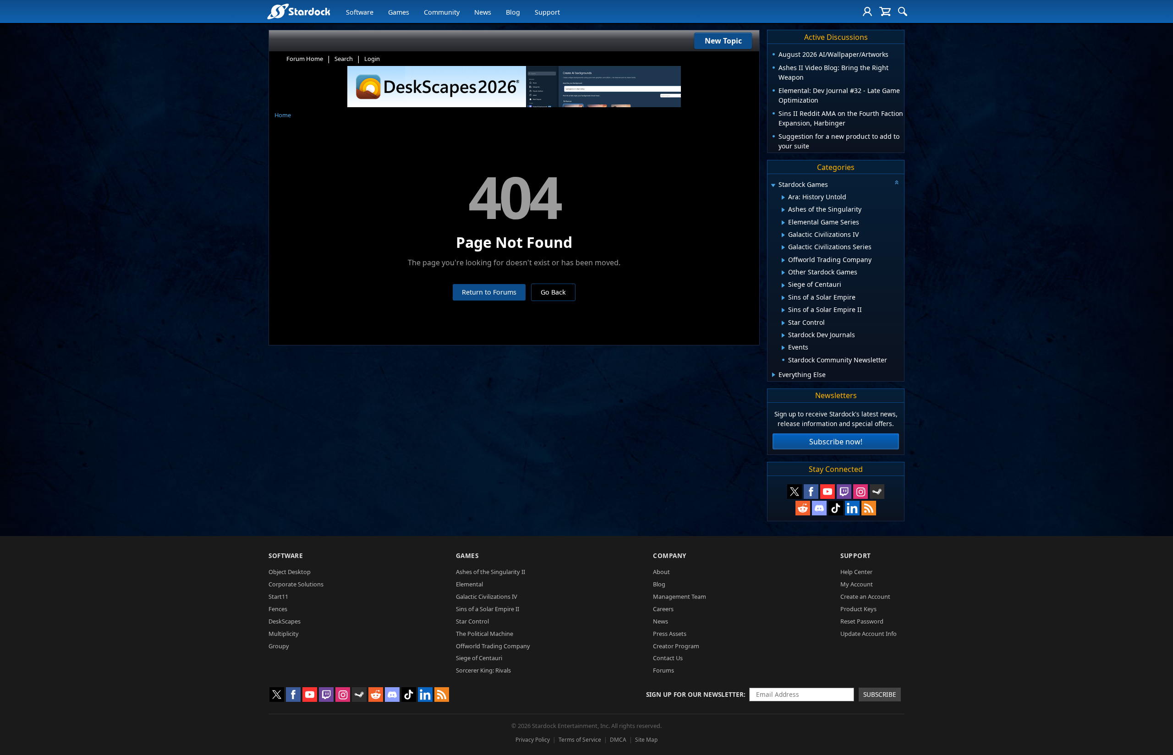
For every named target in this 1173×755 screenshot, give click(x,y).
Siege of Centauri (479, 658)
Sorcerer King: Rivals (483, 670)
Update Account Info (868, 633)
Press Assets (669, 633)
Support (547, 12)
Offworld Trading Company (493, 646)
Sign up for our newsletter (695, 694)
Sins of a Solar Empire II (487, 609)
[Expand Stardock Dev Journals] (783, 335)
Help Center (856, 572)
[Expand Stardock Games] (773, 185)
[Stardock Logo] (298, 11)
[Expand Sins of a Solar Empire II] (783, 310)
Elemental (469, 584)
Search (343, 59)
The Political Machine (484, 633)
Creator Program (676, 646)
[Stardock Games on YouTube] (827, 491)
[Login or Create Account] (867, 11)
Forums (663, 670)
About (661, 572)
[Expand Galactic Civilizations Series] (783, 247)
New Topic (723, 41)
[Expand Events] (783, 347)
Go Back (553, 292)
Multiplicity (284, 633)
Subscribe (879, 694)
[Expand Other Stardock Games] (783, 272)
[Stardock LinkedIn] (852, 508)
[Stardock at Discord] (819, 508)
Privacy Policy (532, 740)
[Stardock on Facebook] (811, 491)
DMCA (618, 740)
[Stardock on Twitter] (794, 491)
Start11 (278, 596)
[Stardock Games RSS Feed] (869, 508)
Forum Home (304, 59)
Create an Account (865, 596)
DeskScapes (285, 621)
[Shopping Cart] (885, 11)
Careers (663, 609)
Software (359, 12)
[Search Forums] (902, 11)
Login (372, 59)
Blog (513, 12)
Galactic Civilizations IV (486, 596)
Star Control (472, 621)
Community (442, 12)
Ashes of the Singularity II (490, 572)
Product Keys (858, 609)
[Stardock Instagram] (860, 491)
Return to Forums (489, 292)
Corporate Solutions (296, 584)
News (482, 12)
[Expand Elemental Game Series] (783, 222)
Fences (278, 609)
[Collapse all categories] (896, 182)
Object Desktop (290, 572)
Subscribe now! (835, 442)
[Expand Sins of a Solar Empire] (783, 297)
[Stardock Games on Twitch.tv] (844, 491)
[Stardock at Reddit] (803, 508)
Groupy (279, 646)
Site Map (646, 740)
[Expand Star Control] (783, 323)
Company (669, 555)
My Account (856, 584)
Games (398, 12)
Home (282, 115)
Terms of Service (580, 740)
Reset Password (861, 621)
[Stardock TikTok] (836, 508)
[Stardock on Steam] (877, 491)
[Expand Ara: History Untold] (783, 197)
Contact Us (668, 658)
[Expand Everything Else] (773, 374)
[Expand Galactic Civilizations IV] (783, 235)
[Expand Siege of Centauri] (783, 285)
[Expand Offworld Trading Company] (783, 260)
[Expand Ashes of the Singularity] (783, 210)
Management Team (679, 596)
